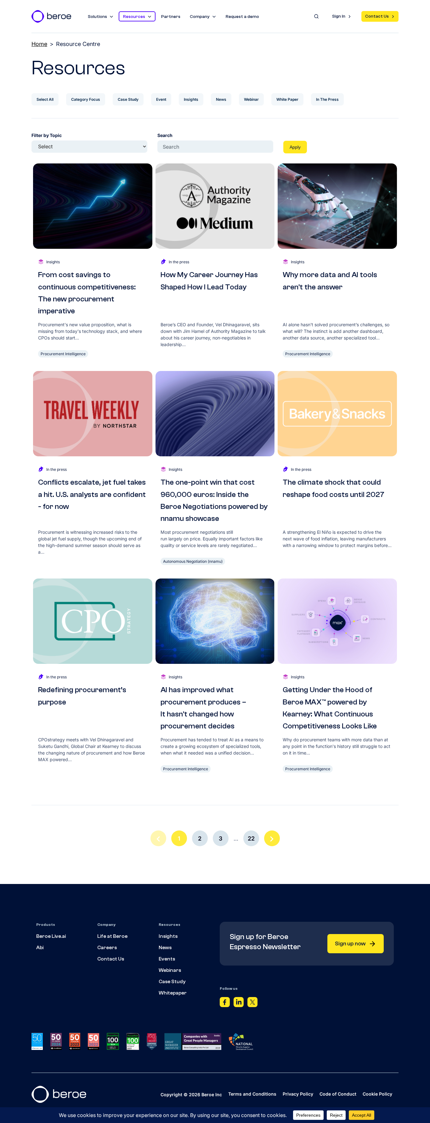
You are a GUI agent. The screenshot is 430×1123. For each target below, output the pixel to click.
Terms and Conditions (252, 1094)
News (221, 99)
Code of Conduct (338, 1094)
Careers (107, 947)
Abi (39, 947)
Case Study (128, 99)
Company (200, 16)
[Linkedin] (239, 1003)
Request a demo (242, 16)
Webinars (170, 970)
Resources (134, 16)
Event (161, 99)
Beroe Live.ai (51, 936)
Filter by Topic (46, 135)
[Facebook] (225, 1003)
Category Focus (85, 99)
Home (39, 44)
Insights (191, 99)
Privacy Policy (298, 1094)
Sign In (338, 16)
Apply (295, 147)
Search (165, 135)
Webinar (251, 99)
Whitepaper (173, 993)
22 (251, 838)
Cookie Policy (377, 1094)
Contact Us (377, 16)
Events (167, 959)
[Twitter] (252, 1003)
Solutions (97, 16)
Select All (45, 99)
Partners (170, 16)
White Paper (287, 99)
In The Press (327, 99)
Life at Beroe (112, 936)
